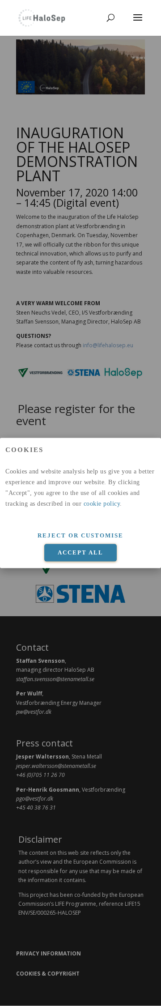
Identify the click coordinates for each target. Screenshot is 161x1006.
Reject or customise (80, 535)
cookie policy (102, 503)
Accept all (80, 552)
